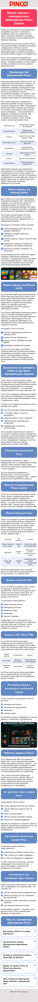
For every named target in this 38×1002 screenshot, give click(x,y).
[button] (34, 850)
